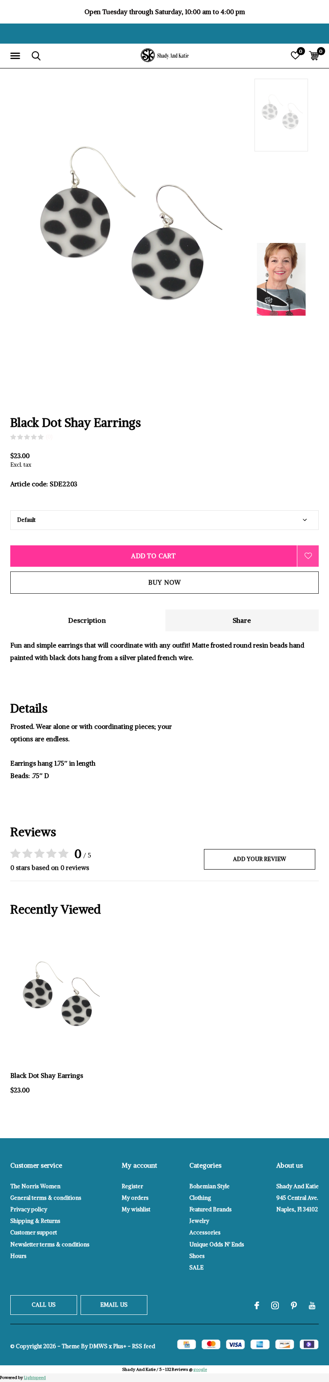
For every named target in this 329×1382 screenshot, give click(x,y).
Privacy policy (28, 1209)
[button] (16, 56)
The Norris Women (35, 1186)
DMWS (98, 1346)
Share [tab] (242, 620)
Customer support (33, 1232)
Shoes (197, 1256)
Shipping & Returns (35, 1221)
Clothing (200, 1197)
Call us (44, 1304)
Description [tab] (87, 620)
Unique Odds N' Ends (216, 1244)
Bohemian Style (209, 1186)
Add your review (260, 859)
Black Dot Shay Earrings (46, 1075)
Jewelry (199, 1221)
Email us (114, 1304)
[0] (314, 55)
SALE (196, 1267)
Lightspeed (35, 1377)
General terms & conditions (45, 1197)
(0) (49, 437)
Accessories (205, 1232)
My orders (135, 1197)
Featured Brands (210, 1209)
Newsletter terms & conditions (50, 1244)
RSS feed (143, 1346)
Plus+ (119, 1346)
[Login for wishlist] (308, 556)
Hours (18, 1256)
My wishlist (136, 1209)
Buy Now (164, 582)
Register (132, 1186)
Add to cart (153, 556)
